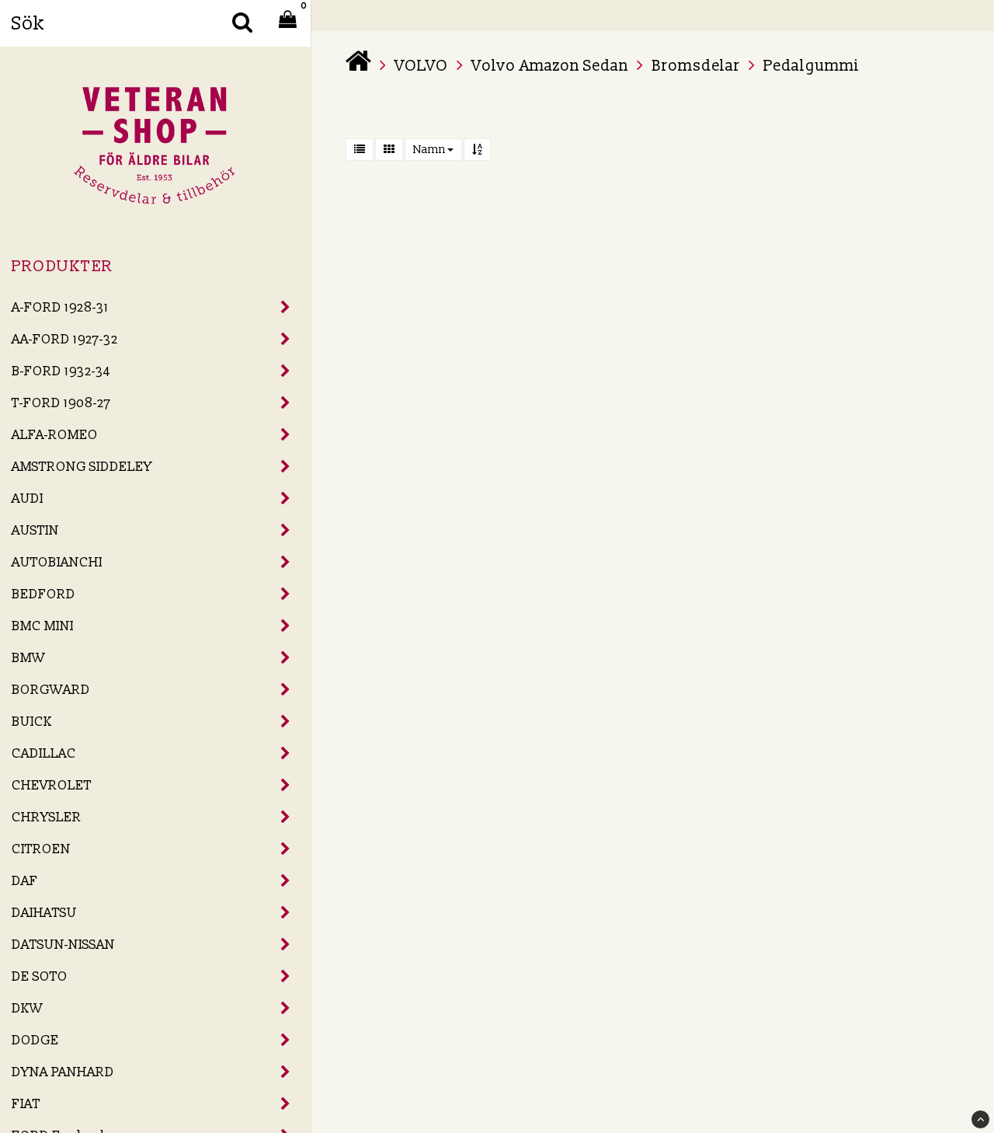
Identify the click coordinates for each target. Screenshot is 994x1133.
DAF (25, 881)
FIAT (26, 1104)
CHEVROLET (52, 785)
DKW (27, 1008)
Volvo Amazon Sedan (549, 66)
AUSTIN (35, 530)
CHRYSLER (47, 817)
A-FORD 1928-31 (60, 307)
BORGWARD (51, 690)
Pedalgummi (811, 66)
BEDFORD (43, 594)
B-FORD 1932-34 (61, 371)
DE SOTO (40, 976)
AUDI (27, 498)
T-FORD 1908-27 (61, 403)
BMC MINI (43, 626)
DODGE (35, 1040)
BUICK (32, 721)
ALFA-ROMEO (55, 435)
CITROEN (41, 849)
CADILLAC (44, 753)
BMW (28, 658)
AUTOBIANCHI (57, 562)
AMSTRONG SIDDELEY (82, 466)
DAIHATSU (44, 913)
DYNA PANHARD (63, 1072)
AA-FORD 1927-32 (65, 339)
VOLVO (421, 66)
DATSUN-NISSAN (63, 944)
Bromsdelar (696, 66)
